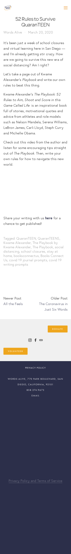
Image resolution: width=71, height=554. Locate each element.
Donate (57, 329)
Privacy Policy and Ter (25, 481)
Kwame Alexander (17, 243)
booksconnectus (26, 256)
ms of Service (52, 481)
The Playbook (43, 247)
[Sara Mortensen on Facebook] (35, 340)
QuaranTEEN (26, 238)
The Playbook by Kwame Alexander (30, 245)
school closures (33, 251)
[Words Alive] (30, 340)
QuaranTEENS (48, 238)
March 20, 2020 (40, 32)
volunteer (15, 351)
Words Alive (12, 32)
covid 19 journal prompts (28, 260)
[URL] (41, 340)
